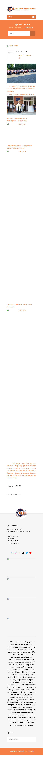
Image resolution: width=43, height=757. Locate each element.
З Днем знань (21, 51)
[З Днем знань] (12, 45)
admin (20, 55)
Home (11, 28)
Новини (18, 28)
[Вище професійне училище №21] (21, 9)
